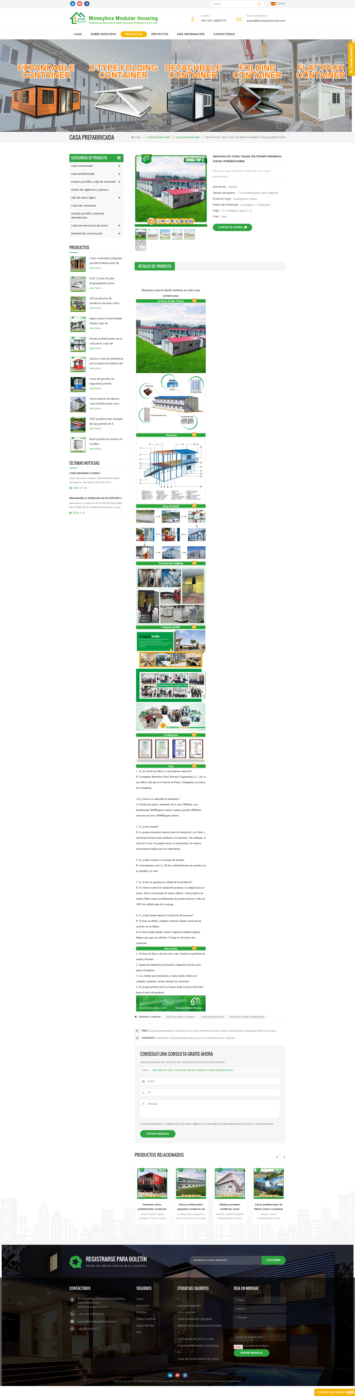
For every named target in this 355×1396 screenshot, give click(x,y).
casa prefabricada (82, 174)
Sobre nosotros (103, 34)
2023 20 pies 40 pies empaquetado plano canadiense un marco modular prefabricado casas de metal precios (103, 281)
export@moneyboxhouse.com (266, 21)
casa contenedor (82, 166)
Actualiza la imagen (256, 1346)
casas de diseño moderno (180, 1017)
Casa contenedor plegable (195, 1319)
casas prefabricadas (212, 1017)
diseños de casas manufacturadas (200, 1326)
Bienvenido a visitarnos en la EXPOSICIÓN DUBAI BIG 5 (96, 498)
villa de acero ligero (83, 198)
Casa (78, 34)
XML (138, 1332)
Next (284, 1157)
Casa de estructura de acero (89, 226)
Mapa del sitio (145, 1326)
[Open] (351, 57)
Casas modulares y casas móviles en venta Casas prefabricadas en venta (269, 1207)
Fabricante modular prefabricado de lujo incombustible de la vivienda (195, 1038)
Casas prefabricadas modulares (198, 1345)
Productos (134, 34)
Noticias (141, 1312)
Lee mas (94, 268)
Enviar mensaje (158, 1134)
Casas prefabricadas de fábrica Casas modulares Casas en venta (229, 1207)
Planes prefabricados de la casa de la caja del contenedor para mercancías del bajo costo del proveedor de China (105, 341)
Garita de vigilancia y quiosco (90, 190)
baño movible (186, 1312)
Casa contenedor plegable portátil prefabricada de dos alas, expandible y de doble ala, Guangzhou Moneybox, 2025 (105, 261)
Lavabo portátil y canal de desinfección (87, 215)
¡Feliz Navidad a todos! (85, 473)
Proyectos (159, 34)
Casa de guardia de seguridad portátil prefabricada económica (104, 381)
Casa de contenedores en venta (198, 1359)
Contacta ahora (230, 227)
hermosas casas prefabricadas (247, 1017)
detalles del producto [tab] (154, 266)
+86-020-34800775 (213, 21)
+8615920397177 (88, 1329)
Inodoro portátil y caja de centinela (93, 182)
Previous (277, 1157)
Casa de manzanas (83, 206)
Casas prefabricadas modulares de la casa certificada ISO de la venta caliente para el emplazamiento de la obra (213, 1031)
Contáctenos (224, 34)
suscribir (273, 1260)
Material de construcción (87, 233)
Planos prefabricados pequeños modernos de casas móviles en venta (152, 1207)
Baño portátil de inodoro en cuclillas (105, 441)
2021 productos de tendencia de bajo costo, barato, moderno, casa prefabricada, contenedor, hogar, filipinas (105, 301)
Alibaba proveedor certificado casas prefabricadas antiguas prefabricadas (191, 1207)
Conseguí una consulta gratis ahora (336, 1393)
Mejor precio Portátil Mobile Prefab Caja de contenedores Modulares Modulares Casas (105, 321)
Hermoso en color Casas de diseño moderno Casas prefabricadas (193, 1070)
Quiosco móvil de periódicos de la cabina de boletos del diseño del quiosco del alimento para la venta (106, 361)
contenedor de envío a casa (196, 1339)
